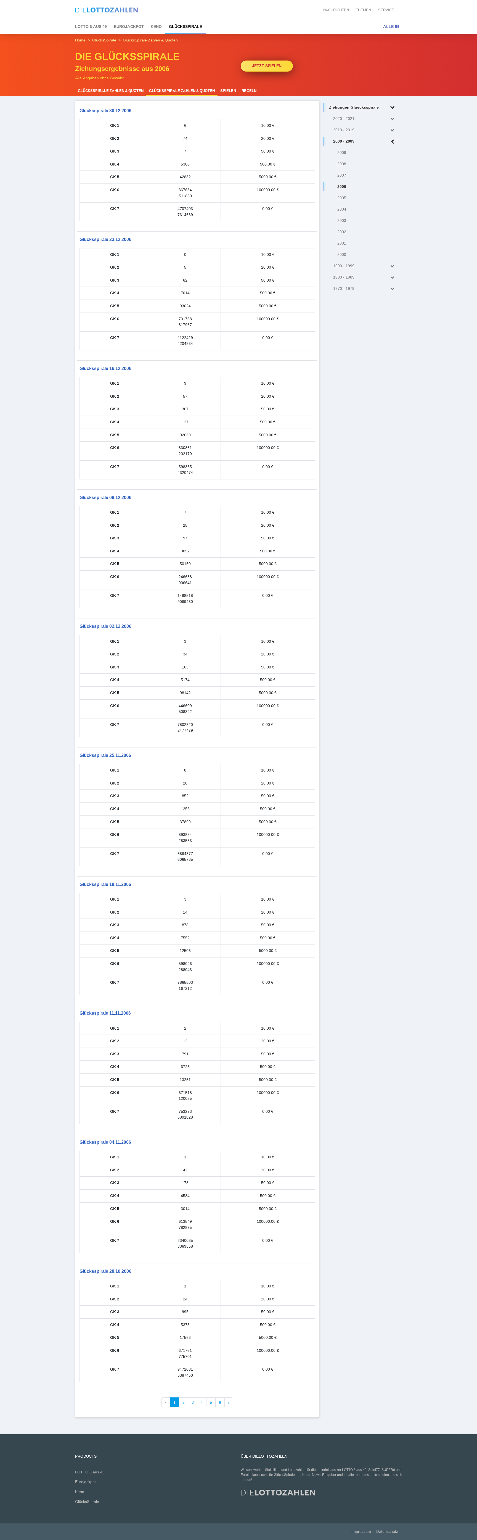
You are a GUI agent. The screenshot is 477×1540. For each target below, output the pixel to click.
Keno (156, 26)
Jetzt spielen (267, 66)
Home (80, 40)
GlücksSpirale (185, 26)
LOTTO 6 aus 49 (91, 26)
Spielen (228, 90)
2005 (341, 198)
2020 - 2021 (343, 118)
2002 (341, 232)
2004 (341, 209)
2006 (341, 186)
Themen (363, 10)
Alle (389, 26)
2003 (341, 220)
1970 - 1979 (343, 288)
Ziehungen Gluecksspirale (354, 107)
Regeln (249, 90)
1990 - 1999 (343, 266)
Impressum (361, 1531)
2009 (341, 152)
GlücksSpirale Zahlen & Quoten (111, 90)
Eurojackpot (129, 26)
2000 (341, 254)
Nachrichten (336, 10)
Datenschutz (387, 1531)
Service (386, 10)
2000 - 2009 (343, 141)
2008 (341, 164)
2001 (341, 243)
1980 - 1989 (343, 277)
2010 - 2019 (343, 130)
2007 (341, 175)
